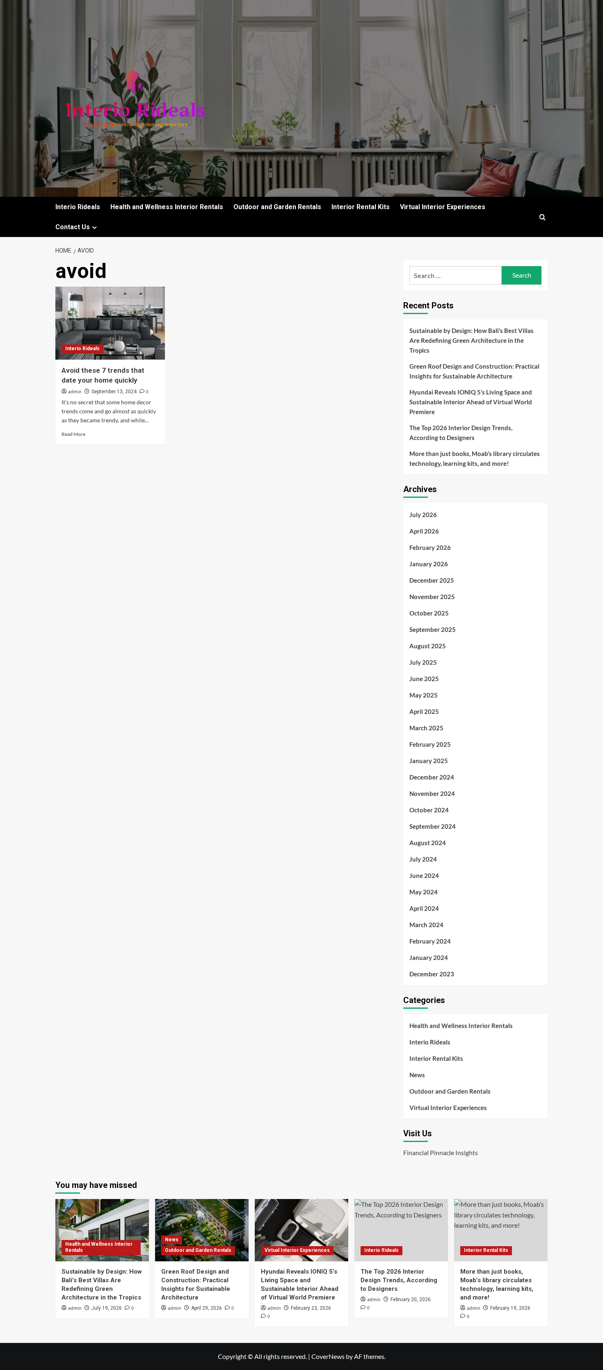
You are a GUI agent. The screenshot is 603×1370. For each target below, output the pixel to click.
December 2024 (431, 777)
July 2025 (423, 662)
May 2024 (423, 892)
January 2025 (428, 760)
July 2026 (423, 514)
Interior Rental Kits (360, 207)
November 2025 (432, 596)
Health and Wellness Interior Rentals (166, 207)
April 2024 (424, 908)
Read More (73, 434)
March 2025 (426, 728)
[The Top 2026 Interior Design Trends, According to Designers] (401, 1230)
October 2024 (429, 810)
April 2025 (424, 711)
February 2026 (430, 547)
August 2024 (427, 842)
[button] (542, 217)
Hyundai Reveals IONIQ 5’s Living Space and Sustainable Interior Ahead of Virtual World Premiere (470, 401)
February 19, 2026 (510, 1308)
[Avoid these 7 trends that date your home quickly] (110, 323)
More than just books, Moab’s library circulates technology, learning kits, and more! (474, 458)
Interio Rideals (77, 207)
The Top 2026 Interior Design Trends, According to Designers (460, 432)
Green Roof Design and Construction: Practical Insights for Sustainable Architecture (474, 371)
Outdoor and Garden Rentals (277, 207)
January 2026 (428, 564)
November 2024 (432, 793)
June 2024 (424, 875)
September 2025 (432, 629)
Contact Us (72, 227)
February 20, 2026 (411, 1299)
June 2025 (424, 678)
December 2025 (431, 580)
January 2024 (428, 957)
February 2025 (430, 744)
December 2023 (431, 974)
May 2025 (423, 695)
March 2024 (426, 924)
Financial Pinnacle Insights (440, 1152)
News (417, 1074)
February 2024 (430, 941)
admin (75, 391)
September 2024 (432, 826)
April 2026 (424, 531)
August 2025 (427, 646)
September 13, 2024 (114, 391)
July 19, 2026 (106, 1308)
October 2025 (429, 613)
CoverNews (328, 1356)
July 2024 (423, 859)
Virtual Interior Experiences (442, 207)
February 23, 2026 (311, 1308)
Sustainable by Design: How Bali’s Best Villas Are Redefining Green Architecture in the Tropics (471, 340)
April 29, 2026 (206, 1308)
